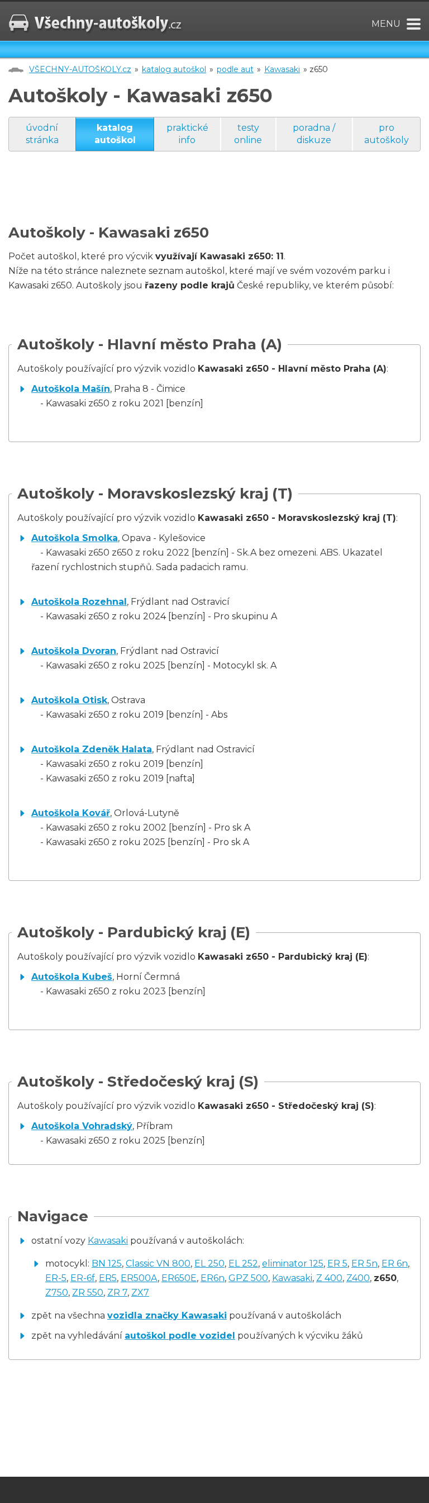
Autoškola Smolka (74, 538)
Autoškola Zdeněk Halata (91, 749)
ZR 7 (117, 1292)
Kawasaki (282, 69)
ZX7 (140, 1292)
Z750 (56, 1292)
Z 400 (329, 1278)
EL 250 (209, 1263)
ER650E (179, 1278)
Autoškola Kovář (70, 813)
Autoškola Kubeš (71, 976)
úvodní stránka (42, 133)
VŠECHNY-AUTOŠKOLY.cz (80, 69)
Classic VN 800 (158, 1263)
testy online (248, 133)
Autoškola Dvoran (73, 651)
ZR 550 (87, 1292)
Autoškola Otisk (69, 700)
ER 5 (337, 1263)
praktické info (187, 133)
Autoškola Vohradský (81, 1126)
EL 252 (243, 1263)
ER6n (213, 1278)
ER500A (139, 1278)
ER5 (108, 1278)
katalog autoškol (174, 69)
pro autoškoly (386, 133)
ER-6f (82, 1278)
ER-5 (55, 1278)
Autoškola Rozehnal (79, 601)
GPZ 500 (248, 1278)
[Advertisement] (211, 199)
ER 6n (395, 1263)
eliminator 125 (292, 1263)
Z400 (358, 1278)
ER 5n (364, 1263)
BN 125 (107, 1263)
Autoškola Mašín (70, 388)
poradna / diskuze (314, 133)
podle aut (235, 69)
